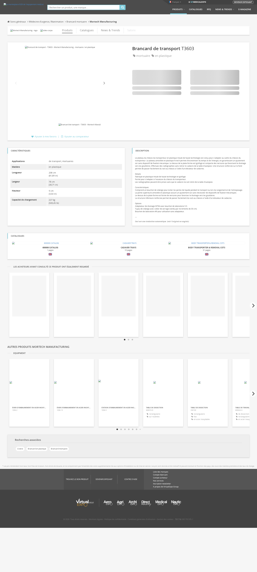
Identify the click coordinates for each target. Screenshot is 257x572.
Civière (20, 448)
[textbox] (83, 7)
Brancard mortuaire (59, 448)
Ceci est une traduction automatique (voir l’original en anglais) (162, 221)
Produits (177, 9)
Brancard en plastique (37, 448)
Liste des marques (160, 472)
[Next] (104, 83)
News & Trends (223, 9)
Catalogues (195, 9)
